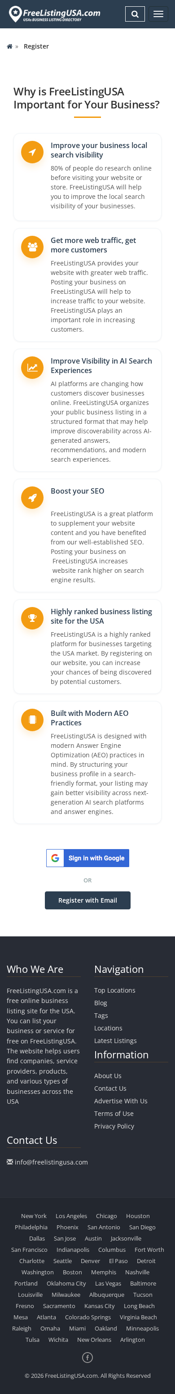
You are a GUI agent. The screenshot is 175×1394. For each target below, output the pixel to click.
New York (34, 1216)
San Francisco (29, 1250)
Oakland (106, 1328)
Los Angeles (71, 1216)
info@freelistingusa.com (51, 1162)
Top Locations (115, 990)
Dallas (37, 1238)
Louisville (30, 1295)
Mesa (20, 1317)
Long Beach (139, 1306)
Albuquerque (106, 1295)
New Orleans (94, 1340)
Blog (100, 1002)
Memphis (103, 1272)
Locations (108, 1028)
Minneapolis (142, 1328)
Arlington (132, 1340)
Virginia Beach (138, 1317)
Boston (72, 1272)
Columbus (112, 1250)
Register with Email (87, 900)
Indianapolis (73, 1250)
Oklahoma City (66, 1283)
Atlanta (46, 1317)
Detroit (146, 1261)
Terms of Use (114, 1113)
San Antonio (104, 1227)
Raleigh (21, 1328)
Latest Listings (115, 1040)
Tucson (143, 1295)
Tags (101, 1015)
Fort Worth (149, 1250)
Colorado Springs (88, 1317)
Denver (90, 1261)
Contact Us (110, 1088)
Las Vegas (108, 1283)
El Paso (118, 1261)
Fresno (25, 1306)
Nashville (137, 1272)
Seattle (62, 1261)
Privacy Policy (114, 1126)
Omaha (50, 1328)
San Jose (65, 1238)
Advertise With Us (121, 1101)
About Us (108, 1075)
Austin (93, 1238)
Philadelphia (31, 1227)
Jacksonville (126, 1238)
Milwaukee (66, 1295)
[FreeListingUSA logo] (54, 14)
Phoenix (68, 1227)
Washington (38, 1272)
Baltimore (143, 1283)
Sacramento (59, 1306)
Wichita (58, 1340)
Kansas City (99, 1306)
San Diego (142, 1227)
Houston (138, 1216)
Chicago (106, 1216)
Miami (77, 1328)
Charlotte (31, 1261)
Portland (26, 1283)
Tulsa (32, 1340)
